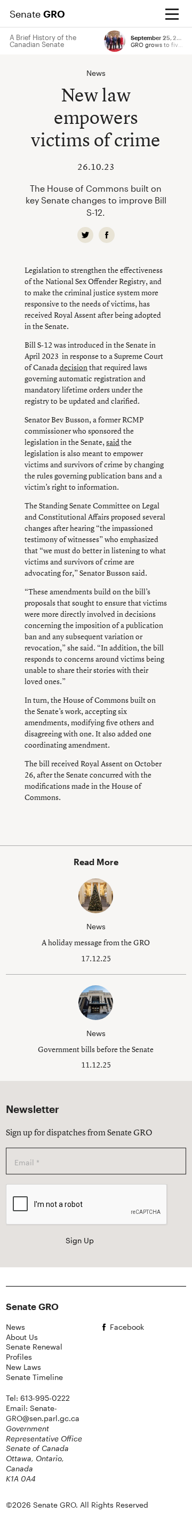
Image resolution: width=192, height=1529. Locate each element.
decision (73, 367)
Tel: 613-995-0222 (38, 1397)
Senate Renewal (34, 1346)
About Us (22, 1337)
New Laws (23, 1366)
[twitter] (85, 235)
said (112, 442)
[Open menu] (171, 14)
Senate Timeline (34, 1377)
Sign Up (80, 1240)
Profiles (19, 1356)
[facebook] (107, 235)
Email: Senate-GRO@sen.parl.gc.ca (42, 1413)
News (15, 1326)
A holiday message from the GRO (96, 942)
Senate (37, 14)
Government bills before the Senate (96, 1049)
